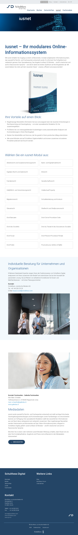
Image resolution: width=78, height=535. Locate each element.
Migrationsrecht (12, 199)
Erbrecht (44, 172)
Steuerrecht (11, 208)
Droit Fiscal (10, 236)
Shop (50, 2)
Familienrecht (11, 181)
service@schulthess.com (11, 513)
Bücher (39, 10)
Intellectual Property (48, 190)
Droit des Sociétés (13, 227)
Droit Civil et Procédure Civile (50, 217)
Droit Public (10, 245)
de (68, 2)
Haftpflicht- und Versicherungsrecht (19, 190)
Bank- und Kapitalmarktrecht (51, 163)
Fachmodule (67, 10)
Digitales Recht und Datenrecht (17, 172)
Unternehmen (63, 2)
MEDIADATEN (18, 442)
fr (71, 2)
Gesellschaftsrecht (47, 181)
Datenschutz (37, 527)
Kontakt (56, 2)
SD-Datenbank (44, 2)
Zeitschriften (49, 10)
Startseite (31, 10)
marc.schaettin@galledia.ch (17, 402)
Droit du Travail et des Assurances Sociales (56, 227)
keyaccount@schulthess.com (23, 291)
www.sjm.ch (8, 517)
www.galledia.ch (13, 404)
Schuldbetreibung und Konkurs (51, 199)
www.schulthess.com (10, 515)
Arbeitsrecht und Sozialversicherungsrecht (21, 163)
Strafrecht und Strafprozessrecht (52, 208)
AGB (30, 527)
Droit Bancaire (11, 217)
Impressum (46, 527)
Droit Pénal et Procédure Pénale (52, 236)
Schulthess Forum (41, 481)
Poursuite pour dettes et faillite (51, 245)
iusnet (58, 10)
